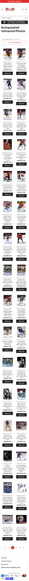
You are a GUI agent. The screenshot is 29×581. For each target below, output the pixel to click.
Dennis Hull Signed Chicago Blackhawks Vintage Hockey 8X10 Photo (7, 312)
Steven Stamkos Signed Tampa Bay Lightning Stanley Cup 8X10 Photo (7, 499)
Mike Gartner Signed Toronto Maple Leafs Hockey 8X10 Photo (7, 219)
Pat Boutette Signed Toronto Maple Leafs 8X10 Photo (21, 344)
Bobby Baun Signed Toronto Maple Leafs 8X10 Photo (8, 282)
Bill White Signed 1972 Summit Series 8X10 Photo (7, 187)
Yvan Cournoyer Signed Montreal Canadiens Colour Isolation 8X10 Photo (21, 251)
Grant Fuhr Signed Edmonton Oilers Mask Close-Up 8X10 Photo (21, 531)
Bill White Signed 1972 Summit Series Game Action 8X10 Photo (21, 188)
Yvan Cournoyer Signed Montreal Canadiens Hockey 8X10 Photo (21, 219)
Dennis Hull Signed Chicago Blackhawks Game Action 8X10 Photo (21, 282)
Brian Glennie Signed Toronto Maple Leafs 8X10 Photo (8, 437)
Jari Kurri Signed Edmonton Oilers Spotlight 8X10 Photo (21, 96)
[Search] (25, 17)
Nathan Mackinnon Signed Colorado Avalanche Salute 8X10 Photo (8, 468)
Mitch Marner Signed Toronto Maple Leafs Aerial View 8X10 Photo (21, 500)
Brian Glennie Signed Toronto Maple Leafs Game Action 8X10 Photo (21, 406)
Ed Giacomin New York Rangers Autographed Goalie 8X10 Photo (21, 66)
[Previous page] (5, 547)
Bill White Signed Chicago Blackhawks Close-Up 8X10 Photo (7, 157)
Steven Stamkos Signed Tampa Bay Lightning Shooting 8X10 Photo (21, 468)
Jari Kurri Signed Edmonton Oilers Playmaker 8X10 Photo (7, 126)
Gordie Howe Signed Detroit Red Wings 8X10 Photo (7, 406)
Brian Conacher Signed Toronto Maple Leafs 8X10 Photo (8, 374)
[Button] (2, 22)
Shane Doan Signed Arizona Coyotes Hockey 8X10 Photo (7, 66)
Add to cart (8, 73)
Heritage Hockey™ (8, 61)
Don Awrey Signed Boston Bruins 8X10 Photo (7, 343)
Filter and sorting (15, 42)
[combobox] (14, 17)
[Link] (10, 9)
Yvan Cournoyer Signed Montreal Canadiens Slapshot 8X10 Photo (7, 251)
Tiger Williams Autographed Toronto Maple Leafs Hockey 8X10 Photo (21, 312)
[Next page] (23, 547)
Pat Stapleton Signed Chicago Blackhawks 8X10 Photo (21, 126)
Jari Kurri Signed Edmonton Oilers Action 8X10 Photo (7, 95)
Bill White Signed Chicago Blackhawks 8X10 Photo (21, 156)
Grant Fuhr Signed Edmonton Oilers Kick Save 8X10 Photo (7, 531)
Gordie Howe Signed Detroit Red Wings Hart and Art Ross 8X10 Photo (21, 374)
